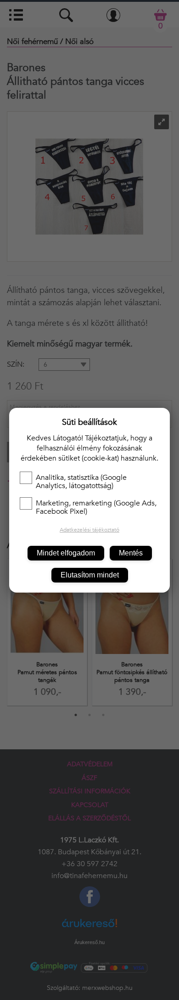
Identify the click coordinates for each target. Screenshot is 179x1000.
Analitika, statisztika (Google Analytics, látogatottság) (81, 481)
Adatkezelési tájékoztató (89, 529)
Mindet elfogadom (66, 553)
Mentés (131, 553)
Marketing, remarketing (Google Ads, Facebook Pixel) (96, 507)
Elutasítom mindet (90, 575)
